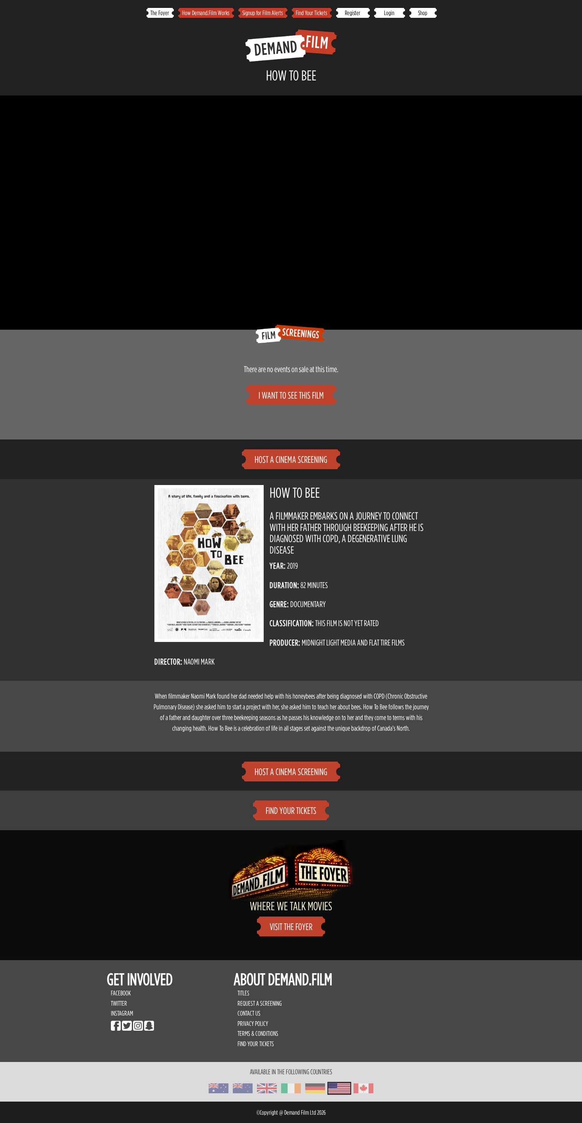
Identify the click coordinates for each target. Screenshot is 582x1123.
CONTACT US (249, 1013)
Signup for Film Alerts (262, 13)
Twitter (119, 1003)
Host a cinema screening (291, 459)
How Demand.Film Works (205, 13)
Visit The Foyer (291, 927)
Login (389, 13)
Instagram (122, 1013)
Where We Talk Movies (291, 906)
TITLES (243, 993)
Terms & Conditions (258, 1033)
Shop (422, 13)
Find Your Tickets (311, 13)
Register (352, 13)
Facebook (121, 993)
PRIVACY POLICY (253, 1023)
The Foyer (159, 13)
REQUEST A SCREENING (260, 1003)
